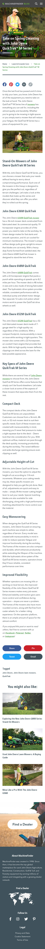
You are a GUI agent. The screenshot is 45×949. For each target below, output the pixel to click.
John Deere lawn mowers (25, 673)
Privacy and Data (22, 933)
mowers (31, 104)
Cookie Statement (22, 936)
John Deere (7, 673)
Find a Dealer (22, 824)
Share (11, 648)
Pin (33, 648)
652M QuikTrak (25, 321)
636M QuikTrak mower (28, 218)
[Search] (36, 4)
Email (33, 656)
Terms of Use (22, 940)
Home (4, 64)
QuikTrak (6, 676)
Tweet (12, 656)
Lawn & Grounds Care (20, 64)
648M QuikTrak (25, 272)
